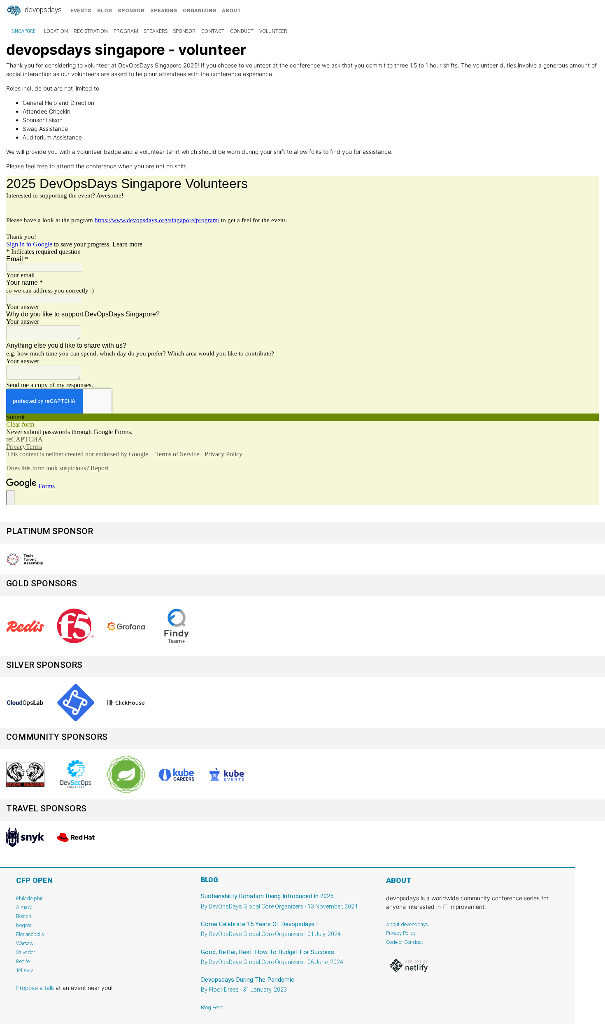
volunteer (273, 31)
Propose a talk (35, 987)
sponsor (131, 10)
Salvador (25, 952)
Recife (23, 961)
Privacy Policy (401, 933)
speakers (156, 31)
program (126, 31)
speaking (163, 10)
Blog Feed (212, 1007)
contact (212, 31)
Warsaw (25, 943)
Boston (23, 916)
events (80, 10)
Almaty (24, 907)
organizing (199, 10)
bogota (24, 925)
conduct (242, 31)
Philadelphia (30, 898)
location (56, 31)
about (231, 10)
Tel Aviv (24, 970)
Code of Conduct (404, 942)
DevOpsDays (42, 10)
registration (91, 31)
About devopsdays (407, 924)
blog (104, 10)
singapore (23, 31)
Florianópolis (30, 934)
